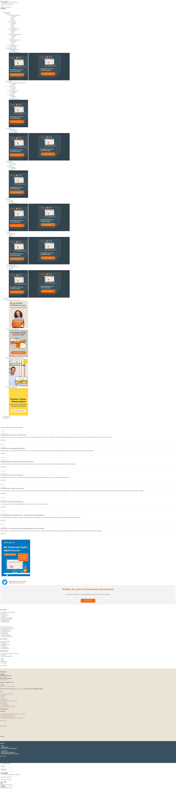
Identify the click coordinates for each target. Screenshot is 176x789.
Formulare (3, 643)
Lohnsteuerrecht (13, 129)
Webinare (3, 645)
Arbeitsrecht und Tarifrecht (8, 612)
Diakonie (8, 198)
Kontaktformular (19, 688)
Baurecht (11, 163)
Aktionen (5, 298)
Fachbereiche (6, 12)
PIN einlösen (4, 703)
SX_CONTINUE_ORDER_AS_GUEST (10, 774)
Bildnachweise (5, 747)
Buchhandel (4, 699)
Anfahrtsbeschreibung (6, 656)
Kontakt (3, 698)
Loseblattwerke (5, 648)
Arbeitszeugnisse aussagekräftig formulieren (13, 448)
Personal (8, 13)
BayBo (10, 165)
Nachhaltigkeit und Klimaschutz (9, 700)
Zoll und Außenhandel (14, 99)
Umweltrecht (12, 167)
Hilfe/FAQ (3, 702)
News (13, 18)
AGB (2, 745)
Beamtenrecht (12, 22)
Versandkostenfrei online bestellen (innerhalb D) (13, 713)
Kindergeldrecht (5, 620)
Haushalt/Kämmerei (11, 48)
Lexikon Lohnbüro (13, 132)
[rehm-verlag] (4, 1)
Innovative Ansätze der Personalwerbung (12, 502)
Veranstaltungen (13, 203)
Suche (2, 2)
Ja (1, 782)
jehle (2, 660)
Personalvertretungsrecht (15, 34)
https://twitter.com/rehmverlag (16, 583)
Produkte (14, 16)
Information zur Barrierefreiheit (9, 748)
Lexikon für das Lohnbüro (12, 329)
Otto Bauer (4, 662)
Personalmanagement (14, 39)
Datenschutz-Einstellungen (8, 752)
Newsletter (6, 418)
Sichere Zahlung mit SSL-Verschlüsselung (12, 718)
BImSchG (11, 169)
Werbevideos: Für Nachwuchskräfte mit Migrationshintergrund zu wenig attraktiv (22, 528)
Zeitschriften (4, 647)
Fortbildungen (6, 416)
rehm (2, 658)
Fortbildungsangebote (11, 387)
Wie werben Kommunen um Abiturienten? (12, 475)
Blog (13, 19)
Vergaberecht (12, 233)
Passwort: (4, 769)
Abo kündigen (4, 704)
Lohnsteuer (9, 128)
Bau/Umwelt (9, 161)
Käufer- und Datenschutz (7, 716)
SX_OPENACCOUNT (6, 779)
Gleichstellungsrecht (14, 28)
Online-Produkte (5, 641)
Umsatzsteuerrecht (14, 52)
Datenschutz (4, 751)
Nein (5, 782)
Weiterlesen (3, 440)
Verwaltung (9, 81)
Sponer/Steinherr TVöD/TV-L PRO (14, 358)
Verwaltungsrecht (5, 635)
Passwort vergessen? (6, 777)
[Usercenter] (4, 7)
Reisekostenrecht (13, 45)
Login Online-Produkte (7, 694)
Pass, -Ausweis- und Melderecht (17, 82)
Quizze (13, 20)
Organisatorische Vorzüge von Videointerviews (13, 435)
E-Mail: (3, 766)
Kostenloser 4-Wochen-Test (8, 715)
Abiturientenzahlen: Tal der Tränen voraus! (12, 488)
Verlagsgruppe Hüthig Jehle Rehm (10, 653)
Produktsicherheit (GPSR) (8, 706)
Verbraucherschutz (11, 265)
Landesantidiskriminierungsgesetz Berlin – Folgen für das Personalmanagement (22, 515)
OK (1, 783)
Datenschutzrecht (13, 91)
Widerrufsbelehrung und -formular (9, 753)
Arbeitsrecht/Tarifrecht (14, 15)
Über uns (3, 654)
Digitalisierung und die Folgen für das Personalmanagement (17, 461)
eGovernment (12, 86)
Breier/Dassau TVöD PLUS (13, 300)
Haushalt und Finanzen (7, 617)
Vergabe (8, 232)
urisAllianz (4, 665)
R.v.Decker (4, 661)
